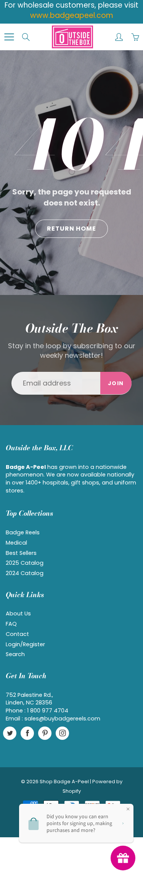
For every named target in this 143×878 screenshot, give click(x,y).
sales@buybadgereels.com (62, 718)
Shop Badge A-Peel (64, 781)
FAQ (11, 624)
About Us (18, 613)
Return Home (71, 228)
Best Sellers (21, 553)
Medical (16, 543)
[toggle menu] (9, 37)
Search (15, 654)
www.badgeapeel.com (71, 15)
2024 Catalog (24, 573)
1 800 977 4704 (47, 710)
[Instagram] (62, 733)
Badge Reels (23, 532)
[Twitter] (9, 733)
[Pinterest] (44, 733)
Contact (17, 634)
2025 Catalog (24, 563)
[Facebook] (27, 733)
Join (116, 383)
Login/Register (25, 644)
